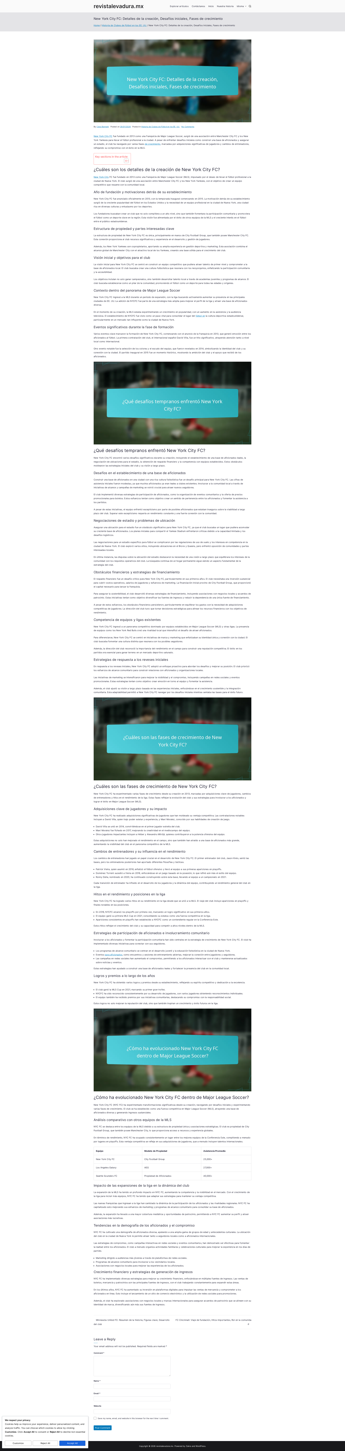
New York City (101, 177)
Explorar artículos (179, 6)
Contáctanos (198, 6)
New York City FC (103, 136)
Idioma (240, 6)
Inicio (211, 6)
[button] (245, 6)
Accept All (72, 1443)
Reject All (45, 1443)
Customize (18, 1443)
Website (97, 1406)
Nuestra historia (225, 6)
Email (97, 1393)
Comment (99, 1353)
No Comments (187, 126)
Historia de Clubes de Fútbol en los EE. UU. (160, 126)
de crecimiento (152, 144)
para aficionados (113, 954)
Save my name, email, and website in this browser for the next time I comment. (133, 1418)
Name (97, 1381)
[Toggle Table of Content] (125, 161)
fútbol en (200, 315)
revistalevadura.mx (119, 6)
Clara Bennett (102, 126)
